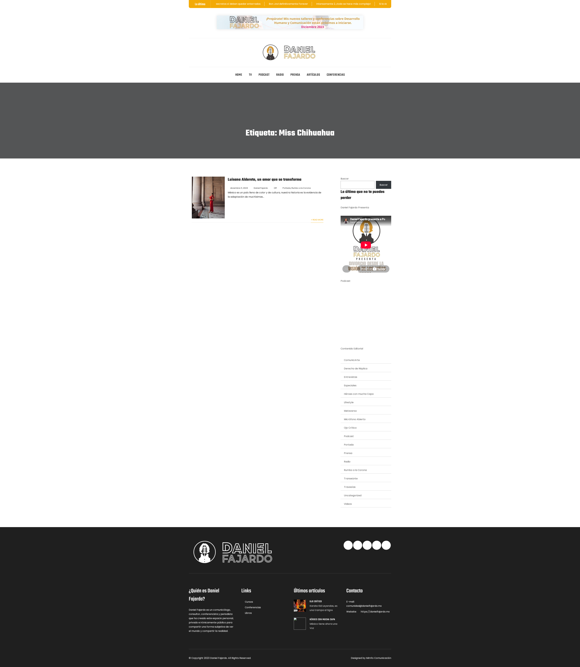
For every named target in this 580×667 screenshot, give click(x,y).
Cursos (249, 602)
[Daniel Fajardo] (290, 52)
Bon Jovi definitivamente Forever (240, 4)
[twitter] (197, 46)
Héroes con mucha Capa (359, 394)
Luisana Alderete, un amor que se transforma (264, 180)
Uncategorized (352, 495)
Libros (248, 613)
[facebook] (190, 46)
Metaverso (350, 411)
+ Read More (317, 219)
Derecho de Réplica (355, 368)
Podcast (264, 74)
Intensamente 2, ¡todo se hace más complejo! (295, 4)
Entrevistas (350, 377)
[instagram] (219, 46)
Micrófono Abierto (355, 419)
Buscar (345, 178)
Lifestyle (349, 402)
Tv (250, 74)
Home (238, 74)
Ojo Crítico (350, 428)
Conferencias (336, 74)
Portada (287, 188)
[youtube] (212, 46)
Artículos (313, 74)
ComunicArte (352, 360)
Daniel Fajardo (261, 188)
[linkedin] (205, 46)
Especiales (350, 385)
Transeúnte (351, 478)
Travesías (350, 487)
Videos (348, 504)
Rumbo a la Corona (301, 188)
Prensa (295, 74)
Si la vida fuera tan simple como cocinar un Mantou (361, 4)
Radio (280, 74)
